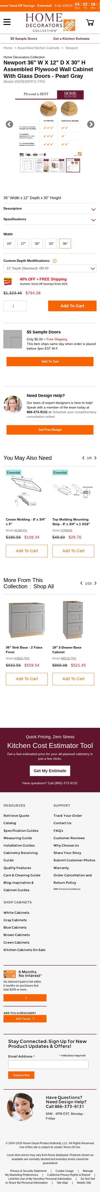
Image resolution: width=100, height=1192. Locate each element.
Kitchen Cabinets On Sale (24, 950)
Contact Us (62, 823)
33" (51, 243)
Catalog (9, 823)
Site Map (62, 1182)
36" (65, 243)
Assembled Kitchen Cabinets (38, 48)
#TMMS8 (66, 530)
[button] (90, 22)
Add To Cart (72, 306)
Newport (72, 48)
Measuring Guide (17, 838)
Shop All (43, 586)
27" (23, 243)
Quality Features (17, 868)
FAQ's (58, 831)
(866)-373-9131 (66, 783)
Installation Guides (19, 845)
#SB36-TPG (22, 658)
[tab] (50, 208)
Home (7, 48)
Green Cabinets (16, 942)
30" (37, 243)
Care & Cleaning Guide (21, 875)
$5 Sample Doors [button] (23, 38)
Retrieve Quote (16, 816)
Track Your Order (67, 816)
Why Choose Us (66, 845)
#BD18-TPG (68, 658)
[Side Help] (54, 260)
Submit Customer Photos (74, 860)
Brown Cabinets (16, 935)
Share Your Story (67, 853)
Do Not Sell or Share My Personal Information (50, 1180)
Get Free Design (50, 429)
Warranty (61, 868)
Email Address (46, 1056)
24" (9, 243)
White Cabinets (16, 913)
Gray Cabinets (15, 920)
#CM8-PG (20, 530)
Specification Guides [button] (20, 831)
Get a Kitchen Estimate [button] (71, 38)
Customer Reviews (69, 838)
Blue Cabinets (15, 927)
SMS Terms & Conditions (66, 889)
